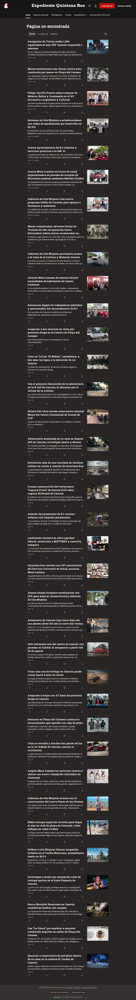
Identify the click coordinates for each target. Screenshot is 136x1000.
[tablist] (43, 34)
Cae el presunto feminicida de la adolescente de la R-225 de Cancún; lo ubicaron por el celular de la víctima (56, 387)
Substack (57, 997)
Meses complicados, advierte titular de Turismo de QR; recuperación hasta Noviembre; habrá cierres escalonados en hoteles (53, 230)
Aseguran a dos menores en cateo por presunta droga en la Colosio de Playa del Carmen (54, 332)
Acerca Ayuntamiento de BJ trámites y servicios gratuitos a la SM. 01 (52, 149)
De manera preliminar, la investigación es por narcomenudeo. (48, 340)
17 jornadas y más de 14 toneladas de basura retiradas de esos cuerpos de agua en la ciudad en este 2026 (54, 522)
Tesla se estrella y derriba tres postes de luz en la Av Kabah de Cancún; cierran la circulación (55, 747)
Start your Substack (61, 992)
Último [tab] (32, 34)
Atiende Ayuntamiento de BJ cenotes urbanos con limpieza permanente (51, 515)
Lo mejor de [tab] (43, 34)
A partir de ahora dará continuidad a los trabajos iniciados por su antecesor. (54, 423)
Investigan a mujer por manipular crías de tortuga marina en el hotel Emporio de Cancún (54, 880)
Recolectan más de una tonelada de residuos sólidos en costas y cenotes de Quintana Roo (55, 464)
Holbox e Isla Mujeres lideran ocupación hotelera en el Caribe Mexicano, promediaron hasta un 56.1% (56, 853)
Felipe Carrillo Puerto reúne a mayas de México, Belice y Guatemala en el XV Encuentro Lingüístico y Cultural (52, 96)
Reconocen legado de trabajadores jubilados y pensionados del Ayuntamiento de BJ (55, 306)
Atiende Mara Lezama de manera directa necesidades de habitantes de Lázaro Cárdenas (53, 281)
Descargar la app (78, 992)
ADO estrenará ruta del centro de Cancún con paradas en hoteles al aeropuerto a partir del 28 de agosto (56, 647)
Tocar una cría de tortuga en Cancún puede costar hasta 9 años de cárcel (55, 673)
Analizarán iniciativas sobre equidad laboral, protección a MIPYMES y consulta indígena (54, 541)
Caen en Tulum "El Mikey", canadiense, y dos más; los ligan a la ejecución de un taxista (54, 360)
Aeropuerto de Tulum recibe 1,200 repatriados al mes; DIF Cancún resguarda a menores (55, 45)
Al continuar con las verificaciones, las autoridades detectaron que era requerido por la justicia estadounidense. (55, 132)
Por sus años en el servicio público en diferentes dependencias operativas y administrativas (50, 313)
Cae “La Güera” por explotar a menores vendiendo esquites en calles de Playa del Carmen (54, 932)
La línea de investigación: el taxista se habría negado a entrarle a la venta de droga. (52, 368)
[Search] (89, 5)
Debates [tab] (54, 34)
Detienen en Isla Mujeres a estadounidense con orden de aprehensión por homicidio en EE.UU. (55, 123)
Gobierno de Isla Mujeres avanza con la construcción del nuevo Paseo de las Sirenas (55, 799)
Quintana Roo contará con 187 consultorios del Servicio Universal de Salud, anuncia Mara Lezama (55, 569)
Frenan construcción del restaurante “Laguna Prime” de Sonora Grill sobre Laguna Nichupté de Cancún (51, 490)
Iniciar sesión (124, 6)
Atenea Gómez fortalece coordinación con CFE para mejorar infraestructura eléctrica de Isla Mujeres (54, 596)
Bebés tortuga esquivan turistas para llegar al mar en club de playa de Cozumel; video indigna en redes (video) (55, 825)
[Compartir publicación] (95, 5)
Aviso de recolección (89, 987)
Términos (77, 987)
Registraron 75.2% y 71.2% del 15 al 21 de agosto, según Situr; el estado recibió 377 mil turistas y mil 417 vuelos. (54, 861)
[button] (28, 15)
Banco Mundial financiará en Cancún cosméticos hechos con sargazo (51, 906)
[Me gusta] (29, 61)
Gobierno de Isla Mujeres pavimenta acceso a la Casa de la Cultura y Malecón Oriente (55, 255)
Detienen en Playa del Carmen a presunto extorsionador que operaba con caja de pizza (55, 721)
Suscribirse (106, 6)
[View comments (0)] (47, 61)
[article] (68, 51)
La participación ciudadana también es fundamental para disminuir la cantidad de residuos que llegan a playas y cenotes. (54, 471)
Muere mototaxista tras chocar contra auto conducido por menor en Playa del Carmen (55, 70)
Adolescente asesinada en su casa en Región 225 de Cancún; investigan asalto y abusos (55, 440)
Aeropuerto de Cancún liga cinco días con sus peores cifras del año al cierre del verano (55, 621)
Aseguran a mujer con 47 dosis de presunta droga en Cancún (55, 697)
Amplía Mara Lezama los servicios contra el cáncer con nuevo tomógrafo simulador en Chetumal (55, 774)
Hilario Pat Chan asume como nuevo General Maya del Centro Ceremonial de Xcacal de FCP (56, 415)
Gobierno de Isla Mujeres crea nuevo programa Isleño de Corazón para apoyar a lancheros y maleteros (54, 202)
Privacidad (69, 987)
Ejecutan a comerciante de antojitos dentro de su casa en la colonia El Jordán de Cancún (54, 959)
